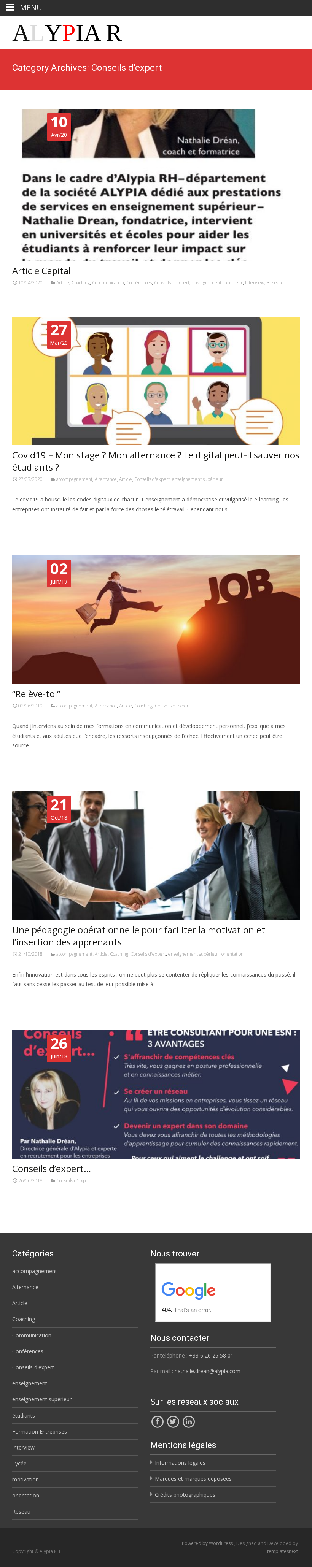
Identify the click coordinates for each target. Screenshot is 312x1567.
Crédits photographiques (185, 1494)
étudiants (23, 1415)
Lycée (19, 1463)
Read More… (29, 523)
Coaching (81, 282)
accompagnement (74, 479)
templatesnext (282, 1551)
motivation (25, 1479)
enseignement (29, 1383)
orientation (232, 954)
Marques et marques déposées (193, 1478)
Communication (108, 282)
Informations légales (180, 1462)
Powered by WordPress (208, 1543)
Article (62, 282)
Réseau (274, 282)
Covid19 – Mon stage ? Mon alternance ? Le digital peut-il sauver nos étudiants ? (155, 461)
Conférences (139, 282)
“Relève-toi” (36, 693)
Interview (254, 282)
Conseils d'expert (171, 282)
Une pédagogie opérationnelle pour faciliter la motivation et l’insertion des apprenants (138, 935)
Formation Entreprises (39, 1431)
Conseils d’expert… (51, 1168)
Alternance (106, 479)
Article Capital (41, 270)
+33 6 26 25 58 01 (211, 1355)
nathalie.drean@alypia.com (207, 1371)
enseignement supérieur (217, 282)
